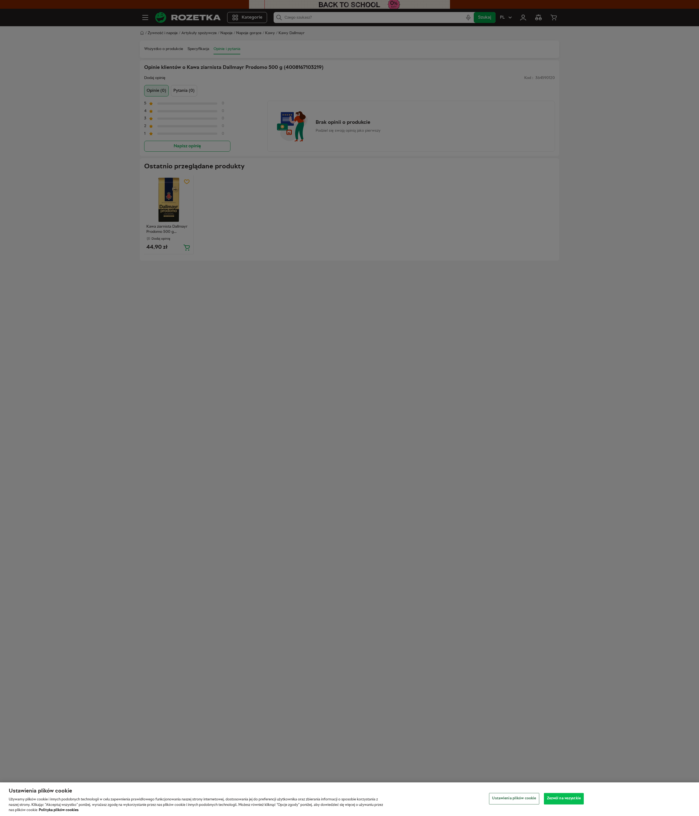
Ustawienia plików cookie (514, 798)
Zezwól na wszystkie (564, 798)
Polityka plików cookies (59, 810)
